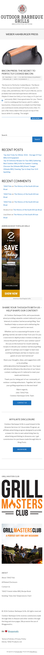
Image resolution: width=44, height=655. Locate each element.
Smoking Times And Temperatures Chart (16, 596)
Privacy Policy (20, 639)
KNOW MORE (22, 449)
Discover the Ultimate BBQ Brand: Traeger (19, 166)
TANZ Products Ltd (14, 642)
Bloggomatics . (7, 624)
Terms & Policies (8, 639)
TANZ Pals (7, 186)
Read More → (36, 118)
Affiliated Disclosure (9, 582)
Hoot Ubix (19, 651)
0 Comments (22, 79)
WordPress (33, 651)
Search (4, 135)
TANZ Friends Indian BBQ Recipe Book (16, 591)
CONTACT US (22, 403)
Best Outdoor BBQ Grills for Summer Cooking (20, 163)
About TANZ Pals (8, 578)
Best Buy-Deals (27, 77)
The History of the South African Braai (27, 210)
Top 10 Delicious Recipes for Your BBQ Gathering (22, 161)
